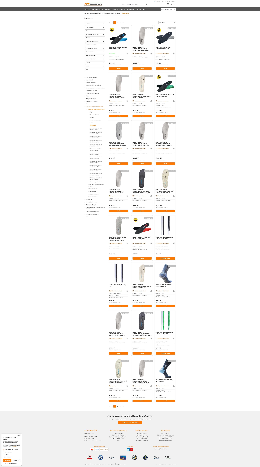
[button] (11, 463)
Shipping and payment (121, 464)
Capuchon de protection (91, 48)
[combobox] (133, 4)
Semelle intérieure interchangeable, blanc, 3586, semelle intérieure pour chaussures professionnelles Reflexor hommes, (142, 96)
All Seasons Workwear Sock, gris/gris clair (164, 380)
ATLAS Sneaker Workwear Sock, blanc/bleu (163, 285)
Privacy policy (111, 464)
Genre (87, 66)
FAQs (118, 440)
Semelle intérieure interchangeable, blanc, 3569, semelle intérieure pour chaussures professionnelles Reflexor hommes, (118, 381)
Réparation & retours (141, 435)
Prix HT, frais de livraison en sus (115, 112)
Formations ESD (165, 433)
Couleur (88, 37)
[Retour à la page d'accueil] (93, 4)
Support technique (142, 438)
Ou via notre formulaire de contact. (93, 441)
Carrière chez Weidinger (118, 435)
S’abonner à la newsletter (130, 422)
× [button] (19, 435)
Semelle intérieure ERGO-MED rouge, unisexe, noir (141, 237)
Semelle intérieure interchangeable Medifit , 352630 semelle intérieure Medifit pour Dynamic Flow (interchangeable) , (117, 143)
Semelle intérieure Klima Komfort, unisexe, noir (163, 47)
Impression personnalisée (165, 440)
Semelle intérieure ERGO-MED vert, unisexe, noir (165, 95)
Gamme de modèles (90, 58)
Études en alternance (121, 436)
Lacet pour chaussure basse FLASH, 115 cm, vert (164, 332)
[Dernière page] (123, 22)
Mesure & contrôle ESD (165, 436)
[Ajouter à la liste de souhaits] (127, 53)
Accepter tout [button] (7, 460)
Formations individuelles (142, 440)
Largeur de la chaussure (91, 44)
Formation (112, 436)
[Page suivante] (120, 22)
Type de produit (89, 27)
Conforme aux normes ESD (92, 34)
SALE (87, 30)
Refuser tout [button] (16, 460)
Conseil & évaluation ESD (165, 438)
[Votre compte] (171, 4)
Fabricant (88, 23)
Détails (119, 68)
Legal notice (87, 464)
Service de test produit (142, 436)
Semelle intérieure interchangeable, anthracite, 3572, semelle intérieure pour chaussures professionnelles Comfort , (141, 333)
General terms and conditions (98, 464)
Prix (87, 69)
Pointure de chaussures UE (92, 41)
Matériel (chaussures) (91, 55)
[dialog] (11, 450)
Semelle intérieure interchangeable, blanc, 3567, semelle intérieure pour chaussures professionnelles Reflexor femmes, (165, 191)
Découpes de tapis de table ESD (165, 435)
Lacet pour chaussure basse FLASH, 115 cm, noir (164, 237)
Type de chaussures (90, 51)
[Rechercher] (146, 4)
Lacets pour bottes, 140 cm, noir (117, 285)
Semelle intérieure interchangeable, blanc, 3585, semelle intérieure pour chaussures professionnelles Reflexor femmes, (142, 286)
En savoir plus (14, 446)
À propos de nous (118, 433)
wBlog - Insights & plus (118, 438)
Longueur (88, 62)
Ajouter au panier (165, 258)
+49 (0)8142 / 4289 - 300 (90, 436)
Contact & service (141, 433)
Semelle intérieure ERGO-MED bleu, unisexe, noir (118, 47)
